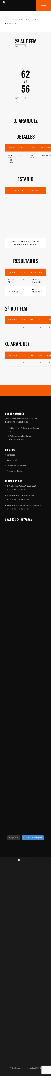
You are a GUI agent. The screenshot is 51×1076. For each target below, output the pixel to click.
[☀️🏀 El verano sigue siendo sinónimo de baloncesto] (36, 567)
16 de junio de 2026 (18, 499)
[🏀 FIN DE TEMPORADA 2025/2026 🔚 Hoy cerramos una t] (15, 604)
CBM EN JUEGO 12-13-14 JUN (20, 495)
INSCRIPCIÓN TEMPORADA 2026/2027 (24, 505)
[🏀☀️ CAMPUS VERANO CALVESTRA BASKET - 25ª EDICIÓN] (36, 758)
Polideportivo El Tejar (25, 190)
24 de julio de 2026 (18, 489)
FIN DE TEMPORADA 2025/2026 (21, 486)
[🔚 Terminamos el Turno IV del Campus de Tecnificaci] (15, 723)
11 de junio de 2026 (18, 509)
